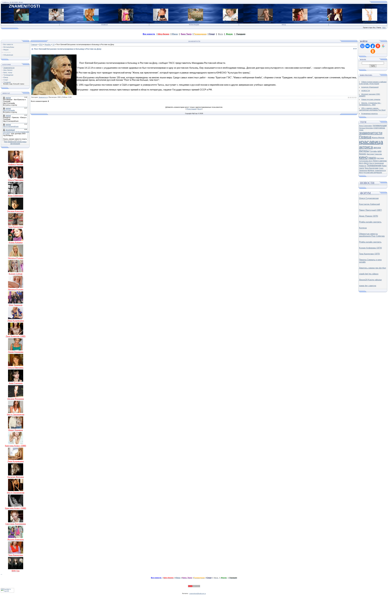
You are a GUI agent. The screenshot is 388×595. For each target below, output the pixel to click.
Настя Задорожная (376, 163)
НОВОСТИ (365, 91)
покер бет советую (367, 286)
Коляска (363, 228)
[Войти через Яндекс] (378, 46)
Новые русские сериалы (370, 99)
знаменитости (370, 133)
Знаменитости (8, 68)
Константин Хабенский (369, 204)
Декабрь (47, 44)
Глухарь (373, 151)
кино (363, 157)
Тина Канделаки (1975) (369, 254)
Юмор (175, 34)
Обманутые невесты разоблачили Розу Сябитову (372, 235)
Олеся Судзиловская (369, 198)
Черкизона (363, 170)
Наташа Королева (366, 128)
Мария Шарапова (230, 22)
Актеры (364, 151)
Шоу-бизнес (8, 70)
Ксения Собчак (265, 22)
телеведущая (380, 125)
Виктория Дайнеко (126, 22)
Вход (284, 24)
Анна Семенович (365, 126)
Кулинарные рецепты (369, 113)
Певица (365, 137)
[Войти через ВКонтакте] (367, 46)
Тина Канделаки (56, 22)
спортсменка (379, 128)
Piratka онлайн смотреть (370, 222)
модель (371, 170)
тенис (361, 130)
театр (372, 157)
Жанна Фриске (378, 138)
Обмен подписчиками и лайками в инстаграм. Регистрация (372, 83)
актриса (366, 147)
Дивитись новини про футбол (372, 268)
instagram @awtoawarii (369, 87)
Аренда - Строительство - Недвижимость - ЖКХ (370, 104)
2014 (41, 44)
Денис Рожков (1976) (368, 216)
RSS (384, 27)
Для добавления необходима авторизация (15, 142)
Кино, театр (7, 72)
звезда (377, 147)
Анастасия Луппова (21, 22)
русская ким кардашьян (372, 172)
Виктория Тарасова (374, 154)
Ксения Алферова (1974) (370, 248)
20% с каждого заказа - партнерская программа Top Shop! (372, 109)
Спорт (5, 80)
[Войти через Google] (383, 46)
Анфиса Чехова (161, 22)
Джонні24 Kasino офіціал (370, 280)
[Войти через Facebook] (372, 46)
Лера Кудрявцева (91, 22)
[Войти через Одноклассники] (373, 51)
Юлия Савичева (335, 22)
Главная (104, 24)
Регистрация (194, 24)
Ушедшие (7, 82)
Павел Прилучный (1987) (370, 210)
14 (53, 44)
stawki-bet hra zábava (368, 274)
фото (366, 163)
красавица (371, 142)
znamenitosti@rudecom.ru (197, 593)
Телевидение (8, 75)
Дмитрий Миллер (195, 22)
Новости (362, 166)
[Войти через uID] (362, 46)
